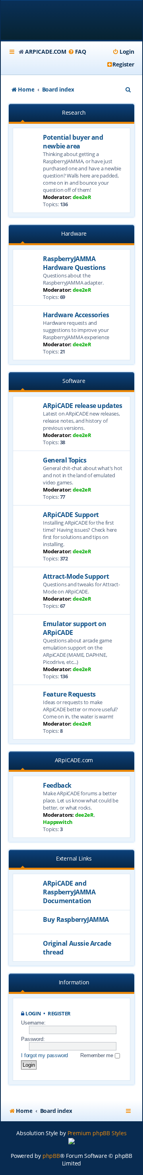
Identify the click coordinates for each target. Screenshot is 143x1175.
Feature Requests (69, 694)
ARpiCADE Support (71, 514)
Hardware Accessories (76, 314)
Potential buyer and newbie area (73, 141)
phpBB (51, 1155)
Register (59, 1013)
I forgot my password (44, 1055)
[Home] (71, 20)
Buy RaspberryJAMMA (76, 919)
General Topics (64, 460)
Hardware (74, 233)
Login (33, 1013)
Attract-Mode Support (76, 576)
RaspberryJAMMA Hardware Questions (74, 263)
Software (73, 381)
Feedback (57, 785)
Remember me (97, 1055)
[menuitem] (77, 51)
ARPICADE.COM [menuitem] (45, 51)
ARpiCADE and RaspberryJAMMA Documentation (69, 892)
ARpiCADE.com (74, 760)
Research (74, 112)
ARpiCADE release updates (82, 405)
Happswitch (58, 822)
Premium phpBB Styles (97, 1133)
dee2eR (82, 197)
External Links (74, 858)
